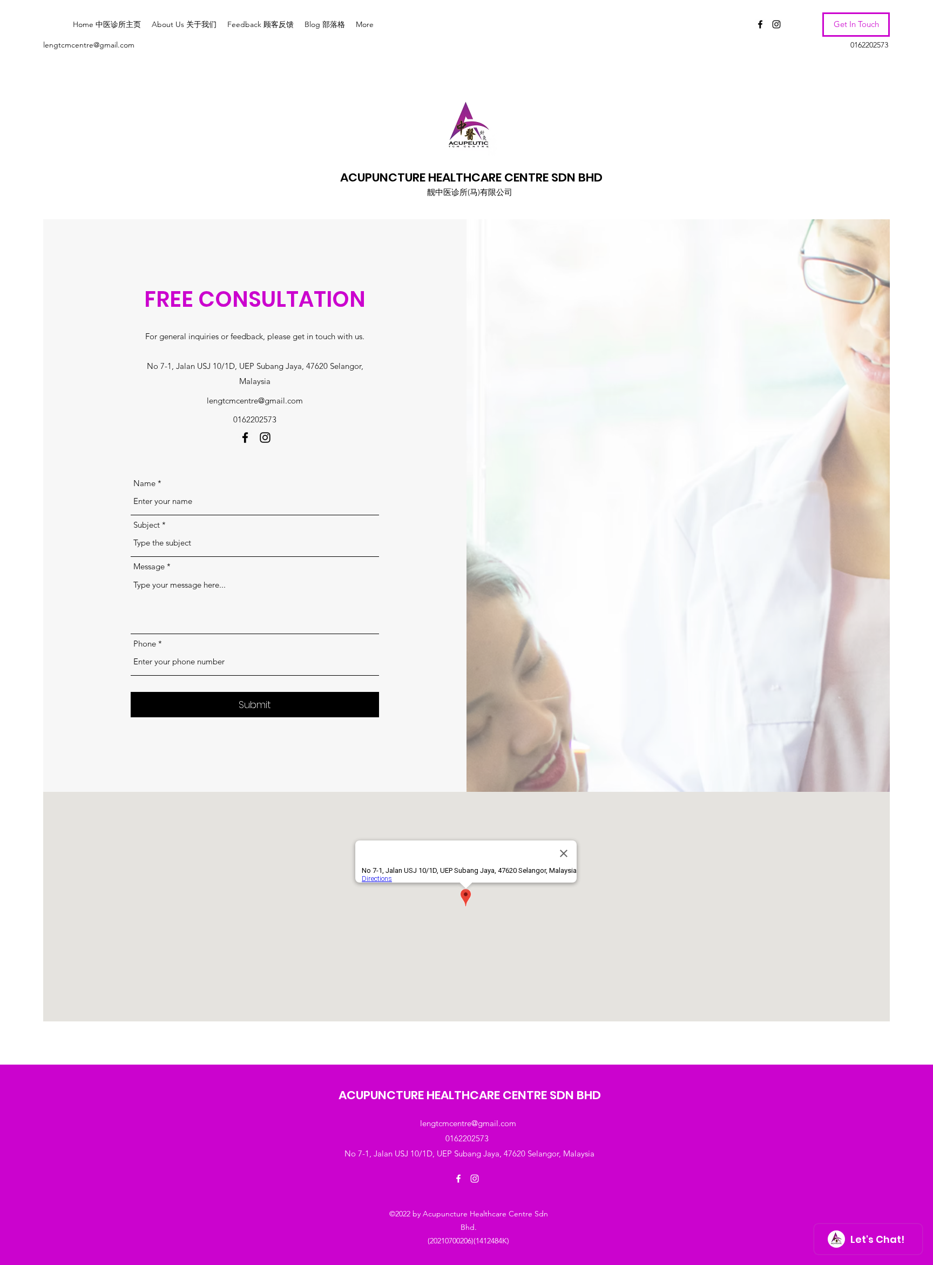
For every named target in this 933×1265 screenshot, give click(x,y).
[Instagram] (776, 24)
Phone (144, 644)
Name (144, 483)
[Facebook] (760, 24)
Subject (146, 525)
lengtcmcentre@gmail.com (88, 45)
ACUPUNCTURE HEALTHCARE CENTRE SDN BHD (471, 177)
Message (149, 566)
